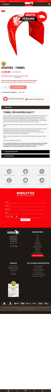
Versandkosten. (18, 90)
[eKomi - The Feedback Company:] (3, 79)
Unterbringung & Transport (13, 281)
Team (37, 250)
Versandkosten (37, 258)
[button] (10, 68)
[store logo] (27, 4)
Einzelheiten (8, 120)
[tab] (25, 120)
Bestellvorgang (37, 256)
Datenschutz (37, 262)
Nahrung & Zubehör (13, 279)
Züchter (19, 229)
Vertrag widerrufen (37, 269)
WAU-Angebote (13, 287)
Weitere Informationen (11, 165)
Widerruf (37, 254)
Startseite (3, 12)
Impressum (37, 264)
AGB (37, 248)
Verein (14, 229)
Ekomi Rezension (9, 169)
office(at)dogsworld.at (13, 256)
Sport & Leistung (13, 283)
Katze (13, 285)
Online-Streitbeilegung (37, 266)
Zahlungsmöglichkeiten (37, 260)
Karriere (37, 252)
